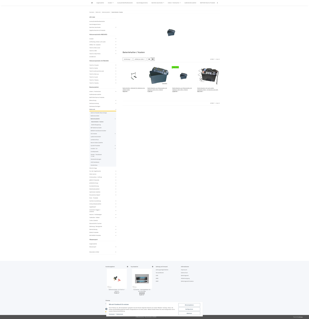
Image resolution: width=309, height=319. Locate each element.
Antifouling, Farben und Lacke (97, 42)
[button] (216, 3)
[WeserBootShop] (92, 3)
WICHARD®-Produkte (95, 235)
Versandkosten (160, 272)
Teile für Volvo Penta (94, 53)
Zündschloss (94, 165)
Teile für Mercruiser (94, 47)
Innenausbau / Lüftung (95, 177)
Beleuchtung (92, 100)
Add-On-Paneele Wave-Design (99, 113)
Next (124, 282)
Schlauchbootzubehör (95, 204)
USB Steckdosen (95, 162)
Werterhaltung (93, 229)
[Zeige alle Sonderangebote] (127, 266)
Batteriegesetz (185, 275)
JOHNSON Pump (93, 183)
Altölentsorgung (185, 278)
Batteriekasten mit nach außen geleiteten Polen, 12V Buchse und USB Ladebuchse (207, 89)
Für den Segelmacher (95, 171)
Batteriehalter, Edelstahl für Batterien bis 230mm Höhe (134, 89)
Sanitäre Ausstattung (95, 201)
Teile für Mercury (94, 74)
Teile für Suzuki (93, 77)
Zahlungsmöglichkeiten (162, 270)
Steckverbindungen (96, 159)
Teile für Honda (93, 68)
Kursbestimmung (94, 186)
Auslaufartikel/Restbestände (97, 21)
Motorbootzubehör (94, 189)
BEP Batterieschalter (96, 127)
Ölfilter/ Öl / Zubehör (95, 45)
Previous (109, 282)
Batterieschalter (95, 116)
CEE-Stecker (94, 133)
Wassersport (92, 247)
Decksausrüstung (94, 103)
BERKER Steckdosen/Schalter (98, 130)
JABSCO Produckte (94, 180)
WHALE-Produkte (93, 232)
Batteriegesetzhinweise (187, 281)
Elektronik (92, 109)
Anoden (91, 39)
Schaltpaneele (94, 151)
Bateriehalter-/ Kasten (97, 121)
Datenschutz (119, 314)
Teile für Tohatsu (94, 80)
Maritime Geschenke (95, 27)
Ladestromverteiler (96, 136)
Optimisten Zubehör (94, 192)
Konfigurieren (189, 309)
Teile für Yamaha (94, 83)
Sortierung (127, 59)
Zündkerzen (92, 56)
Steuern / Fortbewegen (95, 214)
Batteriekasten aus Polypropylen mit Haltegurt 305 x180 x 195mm (182, 89)
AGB (157, 275)
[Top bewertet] (152, 266)
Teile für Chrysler (94, 65)
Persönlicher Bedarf (94, 195)
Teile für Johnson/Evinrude (96, 71)
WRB (157, 278)
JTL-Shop (301, 317)
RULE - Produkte (93, 198)
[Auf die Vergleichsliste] (138, 67)
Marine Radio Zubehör (97, 142)
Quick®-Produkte (95, 145)
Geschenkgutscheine (95, 24)
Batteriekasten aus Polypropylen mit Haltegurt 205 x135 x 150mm (157, 89)
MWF (157, 281)
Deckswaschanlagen (94, 106)
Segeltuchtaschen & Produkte (97, 30)
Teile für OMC (93, 50)
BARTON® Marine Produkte (96, 97)
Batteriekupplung (96, 124)
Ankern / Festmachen (95, 91)
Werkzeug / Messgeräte (95, 226)
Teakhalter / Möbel (94, 217)
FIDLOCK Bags (93, 168)
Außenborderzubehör (95, 94)
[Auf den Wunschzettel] (142, 67)
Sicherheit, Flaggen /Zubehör (94, 210)
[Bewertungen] (142, 293)
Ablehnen (189, 313)
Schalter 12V (94, 148)
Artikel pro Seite (139, 59)
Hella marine (92, 174)
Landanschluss (95, 139)
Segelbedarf (92, 207)
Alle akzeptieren (189, 305)
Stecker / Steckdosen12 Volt (96, 155)
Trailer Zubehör (93, 220)
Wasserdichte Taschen (95, 223)
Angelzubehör (93, 244)
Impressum (112, 314)
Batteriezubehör (95, 119)
